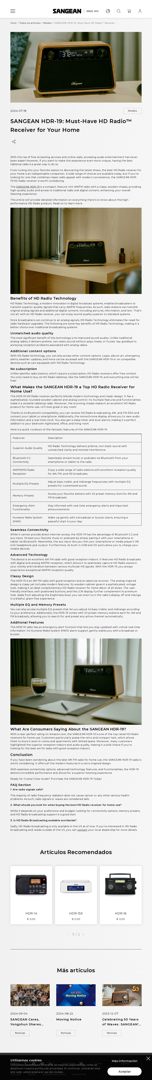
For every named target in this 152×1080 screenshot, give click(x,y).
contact (82, 830)
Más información (124, 1061)
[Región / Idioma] (107, 11)
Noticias (20, 1033)
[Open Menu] (12, 11)
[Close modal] (148, 1058)
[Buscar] (118, 11)
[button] (83, 934)
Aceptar (124, 1071)
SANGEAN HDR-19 (27, 186)
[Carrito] (129, 11)
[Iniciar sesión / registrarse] (140, 11)
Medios (132, 110)
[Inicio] (76, 11)
